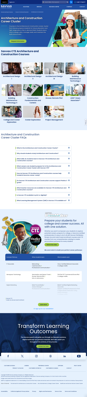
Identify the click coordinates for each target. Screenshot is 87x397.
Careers (26, 365)
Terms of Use (58, 391)
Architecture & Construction (37, 12)
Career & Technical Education (22, 12)
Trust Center (77, 365)
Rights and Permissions (45, 391)
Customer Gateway (9, 365)
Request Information (17, 41)
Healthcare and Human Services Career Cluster (71, 383)
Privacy (34, 391)
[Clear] (43, 2)
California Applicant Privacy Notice (20, 391)
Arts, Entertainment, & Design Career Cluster (48, 383)
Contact (69, 368)
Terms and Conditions (71, 391)
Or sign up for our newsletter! (43, 309)
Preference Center (43, 365)
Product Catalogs (18, 368)
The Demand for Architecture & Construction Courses (23, 383)
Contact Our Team (43, 346)
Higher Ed (11, 2)
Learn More (43, 304)
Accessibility (4, 391)
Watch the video (52, 245)
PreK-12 (4, 2)
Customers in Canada (52, 368)
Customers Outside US (35, 368)
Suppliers (60, 365)
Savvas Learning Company (7, 12)
